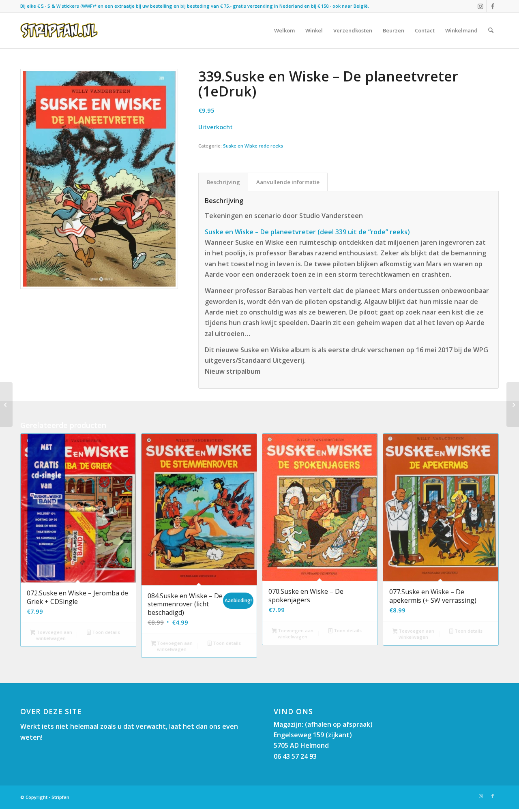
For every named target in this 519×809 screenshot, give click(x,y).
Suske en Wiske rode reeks (253, 146)
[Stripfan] (59, 30)
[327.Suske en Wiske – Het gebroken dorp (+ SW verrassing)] (512, 404)
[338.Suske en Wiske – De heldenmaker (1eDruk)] (6, 404)
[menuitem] (284, 30)
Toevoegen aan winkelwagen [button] (53, 635)
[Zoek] (491, 30)
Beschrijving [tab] (223, 182)
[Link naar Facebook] (493, 6)
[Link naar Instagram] (480, 6)
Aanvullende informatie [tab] (288, 182)
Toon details (105, 632)
